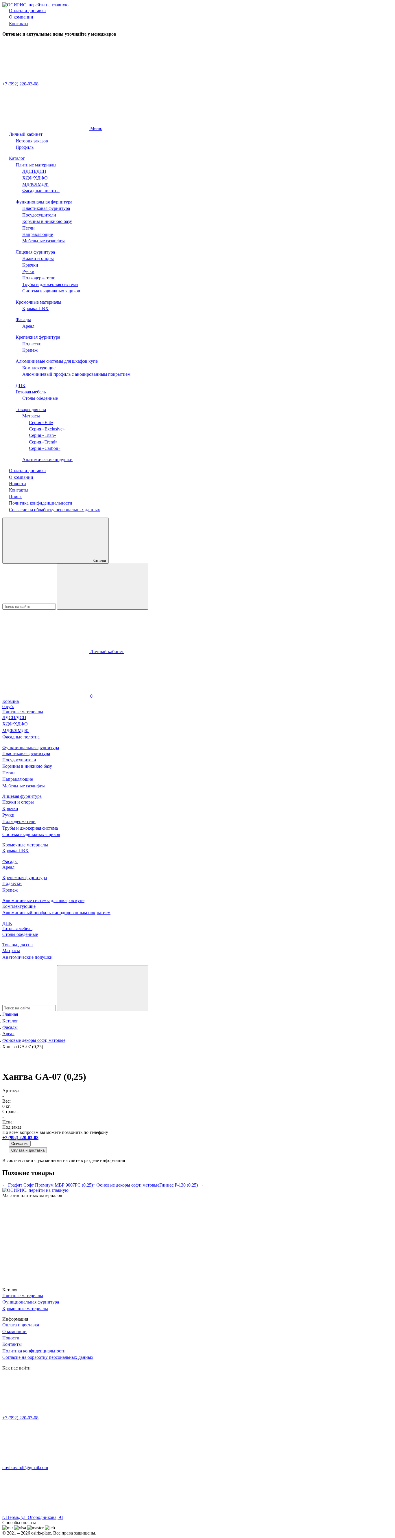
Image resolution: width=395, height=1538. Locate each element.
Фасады (23, 319)
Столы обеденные (40, 398)
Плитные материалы (36, 164)
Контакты (18, 23)
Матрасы (31, 415)
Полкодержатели (39, 277)
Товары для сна (31, 409)
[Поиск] (102, 587)
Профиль (25, 147)
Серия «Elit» (41, 422)
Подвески (32, 343)
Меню (95, 128)
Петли (28, 228)
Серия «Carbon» (44, 448)
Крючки (30, 265)
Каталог (17, 158)
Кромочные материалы (38, 302)
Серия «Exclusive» (47, 428)
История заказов (32, 140)
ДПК (20, 385)
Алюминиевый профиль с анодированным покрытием (76, 374)
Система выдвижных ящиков (51, 290)
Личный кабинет (26, 134)
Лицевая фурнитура (35, 252)
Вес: (6, 1101)
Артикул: (11, 1090)
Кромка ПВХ (35, 308)
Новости (17, 483)
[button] (197, 681)
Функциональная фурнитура (44, 201)
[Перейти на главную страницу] (35, 4)
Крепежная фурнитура (38, 337)
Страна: (10, 1111)
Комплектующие (39, 367)
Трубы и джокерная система (50, 284)
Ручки (28, 271)
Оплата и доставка (27, 10)
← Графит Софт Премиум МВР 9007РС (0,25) (47, 1185)
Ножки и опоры (38, 258)
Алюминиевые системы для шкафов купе (57, 361)
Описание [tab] (19, 1143)
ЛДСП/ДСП (34, 171)
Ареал (28, 326)
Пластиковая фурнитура (46, 208)
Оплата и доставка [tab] (28, 1150)
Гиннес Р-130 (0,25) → (181, 1185)
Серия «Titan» (42, 435)
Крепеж (30, 350)
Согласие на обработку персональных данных (54, 509)
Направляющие (37, 234)
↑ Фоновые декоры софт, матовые (126, 1185)
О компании (21, 16)
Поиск (15, 496)
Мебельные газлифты (43, 240)
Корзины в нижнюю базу (47, 221)
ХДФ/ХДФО (35, 177)
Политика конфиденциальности (40, 503)
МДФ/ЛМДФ (35, 184)
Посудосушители (39, 214)
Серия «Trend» (43, 441)
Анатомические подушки (47, 459)
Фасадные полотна (41, 190)
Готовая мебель (31, 391)
